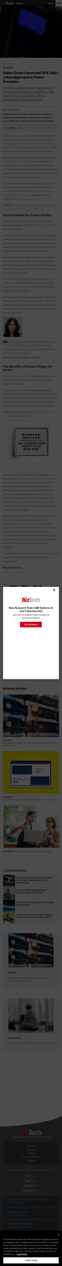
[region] (31, 1248)
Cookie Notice (21, 1254)
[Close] (58, 1235)
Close (54, 590)
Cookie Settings (31, 1260)
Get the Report (31, 624)
